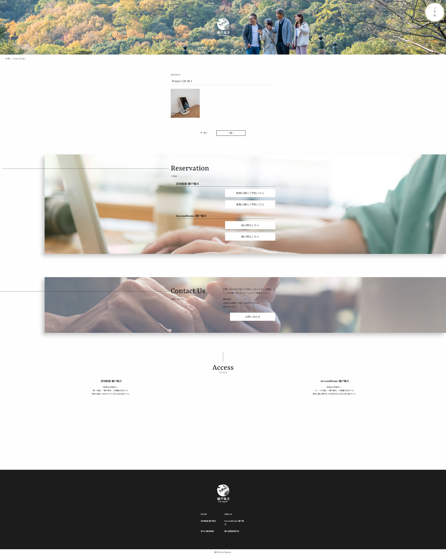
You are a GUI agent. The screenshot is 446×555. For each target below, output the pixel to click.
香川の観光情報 (207, 531)
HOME (7, 58)
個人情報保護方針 (231, 531)
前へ (206, 132)
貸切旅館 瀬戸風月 (208, 521)
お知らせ (228, 514)
